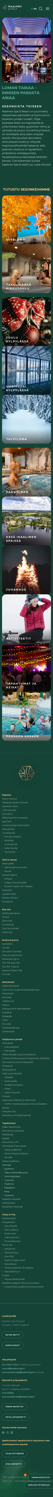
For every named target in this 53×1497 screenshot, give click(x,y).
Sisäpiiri (5, 1138)
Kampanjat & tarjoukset (14, 1146)
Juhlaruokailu (10, 1081)
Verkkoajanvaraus (11, 913)
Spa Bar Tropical (10, 966)
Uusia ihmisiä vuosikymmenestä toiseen (24, 1286)
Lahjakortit (9, 1248)
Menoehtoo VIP (10, 1142)
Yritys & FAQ (8, 1214)
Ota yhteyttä (10, 1226)
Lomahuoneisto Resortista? (16, 825)
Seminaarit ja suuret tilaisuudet (17, 1062)
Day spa (6, 909)
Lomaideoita (8, 833)
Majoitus (6, 795)
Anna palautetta (12, 1241)
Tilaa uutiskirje (11, 1229)
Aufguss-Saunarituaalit (15, 882)
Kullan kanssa (11, 848)
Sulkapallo (7, 1016)
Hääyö (7, 1088)
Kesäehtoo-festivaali (12, 1206)
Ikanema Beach (10, 897)
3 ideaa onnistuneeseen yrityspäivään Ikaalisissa (26, 1058)
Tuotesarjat (8, 924)
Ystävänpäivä (8, 1203)
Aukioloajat (12, 1345)
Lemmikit (9, 1256)
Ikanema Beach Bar (12, 970)
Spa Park (6, 821)
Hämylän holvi (9, 1111)
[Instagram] (8, 1432)
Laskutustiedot (11, 1237)
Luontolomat (10, 844)
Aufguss (8, 878)
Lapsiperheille (9, 894)
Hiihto (5, 1020)
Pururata (6, 1024)
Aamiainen (7, 944)
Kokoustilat (9, 1050)
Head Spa (7, 932)
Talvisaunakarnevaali (14, 1279)
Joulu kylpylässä (12, 1176)
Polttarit (6, 1096)
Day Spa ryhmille (10, 928)
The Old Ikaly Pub (11, 963)
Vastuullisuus (10, 1264)
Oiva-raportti (13, 1464)
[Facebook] (3, 1432)
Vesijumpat (7, 993)
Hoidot (5, 917)
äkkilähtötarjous (39, 1485)
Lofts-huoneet (9, 810)
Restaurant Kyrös (10, 959)
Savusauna (7, 901)
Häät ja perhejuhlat (12, 1073)
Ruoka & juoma (10, 940)
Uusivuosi (9, 1180)
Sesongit (6, 1165)
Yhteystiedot (8, 1222)
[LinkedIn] (12, 1432)
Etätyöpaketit (9, 1069)
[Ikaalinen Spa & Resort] (26, 773)
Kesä (6, 1191)
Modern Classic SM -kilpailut (18, 886)
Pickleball (7, 1012)
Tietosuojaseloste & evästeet (18, 1267)
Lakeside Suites (10, 806)
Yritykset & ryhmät (12, 1039)
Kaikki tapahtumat (11, 1127)
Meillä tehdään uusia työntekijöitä (19, 1054)
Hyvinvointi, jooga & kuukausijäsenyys (21, 989)
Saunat (7, 871)
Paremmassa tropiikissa (16, 1153)
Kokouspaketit (11, 1047)
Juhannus (9, 1195)
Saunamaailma (9, 875)
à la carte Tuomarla (11, 951)
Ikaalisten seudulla (11, 1199)
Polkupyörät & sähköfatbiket (16, 1008)
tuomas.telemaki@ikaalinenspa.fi (18, 1372)
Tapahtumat (8, 1123)
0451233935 (8, 1393)
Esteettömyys (11, 1252)
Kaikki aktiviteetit (10, 986)
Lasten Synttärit (12, 1092)
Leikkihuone (8, 1001)
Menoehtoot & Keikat (13, 1130)
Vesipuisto (7, 890)
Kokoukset (7, 1043)
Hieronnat (7, 920)
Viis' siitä (8, 1157)
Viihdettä (8, 840)
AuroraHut (7, 814)
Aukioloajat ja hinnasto (15, 867)
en (35, 9)
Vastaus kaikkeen (13, 1149)
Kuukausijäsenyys (11, 1027)
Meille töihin (10, 1233)
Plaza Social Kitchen (12, 955)
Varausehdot (8, 829)
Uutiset (5, 1275)
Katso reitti (12, 1335)
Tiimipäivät (7, 1066)
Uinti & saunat (9, 859)
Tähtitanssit (7, 1134)
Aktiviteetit (8, 982)
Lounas (5, 947)
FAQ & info (7, 1245)
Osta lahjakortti (15, 1417)
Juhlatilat (8, 1077)
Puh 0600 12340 (10, 1364)
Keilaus (5, 1005)
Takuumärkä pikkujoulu (16, 1172)
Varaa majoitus (41, 1477)
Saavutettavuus (12, 1271)
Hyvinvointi (9, 852)
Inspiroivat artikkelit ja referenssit (18, 1100)
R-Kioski (6, 974)
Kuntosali (6, 997)
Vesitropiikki (8, 863)
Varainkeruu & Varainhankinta (16, 1115)
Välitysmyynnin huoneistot (15, 817)
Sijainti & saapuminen (14, 1260)
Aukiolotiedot (9, 1218)
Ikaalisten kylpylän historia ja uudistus (20, 1283)
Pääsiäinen (9, 1187)
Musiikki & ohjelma (13, 1085)
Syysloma (9, 1168)
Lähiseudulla (8, 1031)
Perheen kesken (12, 836)
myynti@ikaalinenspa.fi (13, 1368)
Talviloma (9, 1184)
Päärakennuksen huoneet (15, 802)
